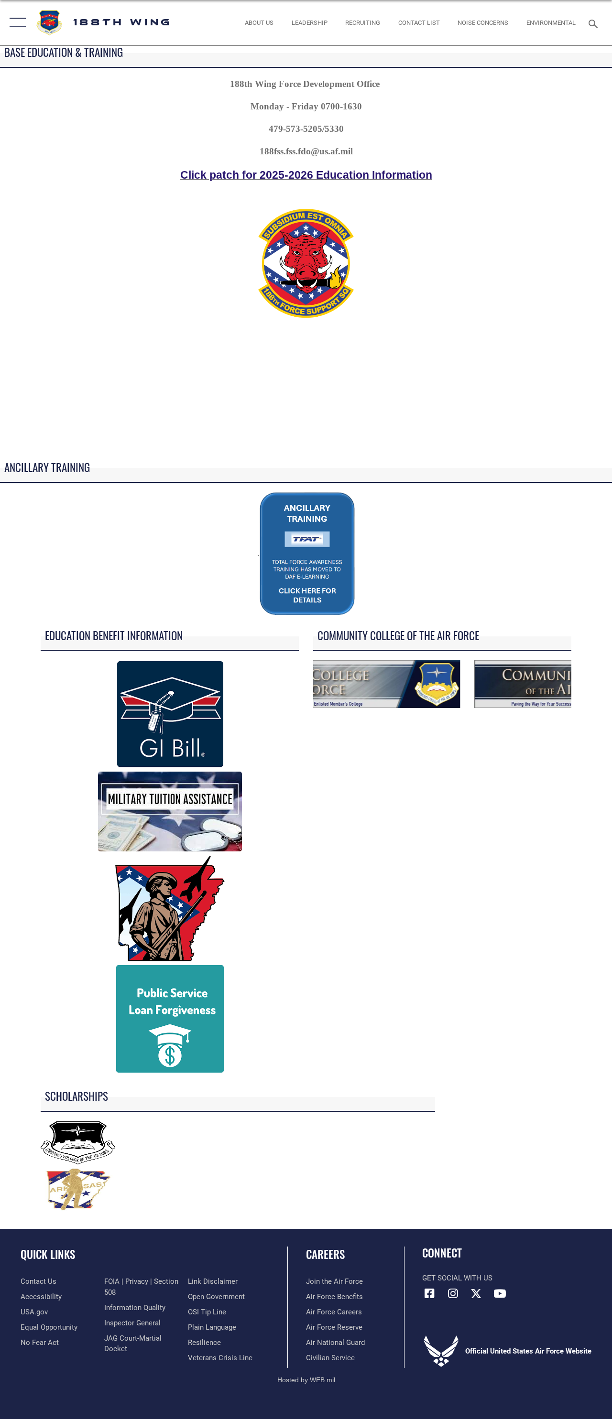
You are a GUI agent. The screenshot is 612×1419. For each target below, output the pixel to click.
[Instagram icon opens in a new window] (453, 1293)
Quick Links (48, 1254)
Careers (325, 1254)
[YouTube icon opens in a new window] (499, 1293)
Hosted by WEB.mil (306, 1380)
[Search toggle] (595, 22)
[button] (15, 22)
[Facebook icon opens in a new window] (429, 1293)
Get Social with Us (457, 1278)
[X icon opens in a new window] (476, 1293)
